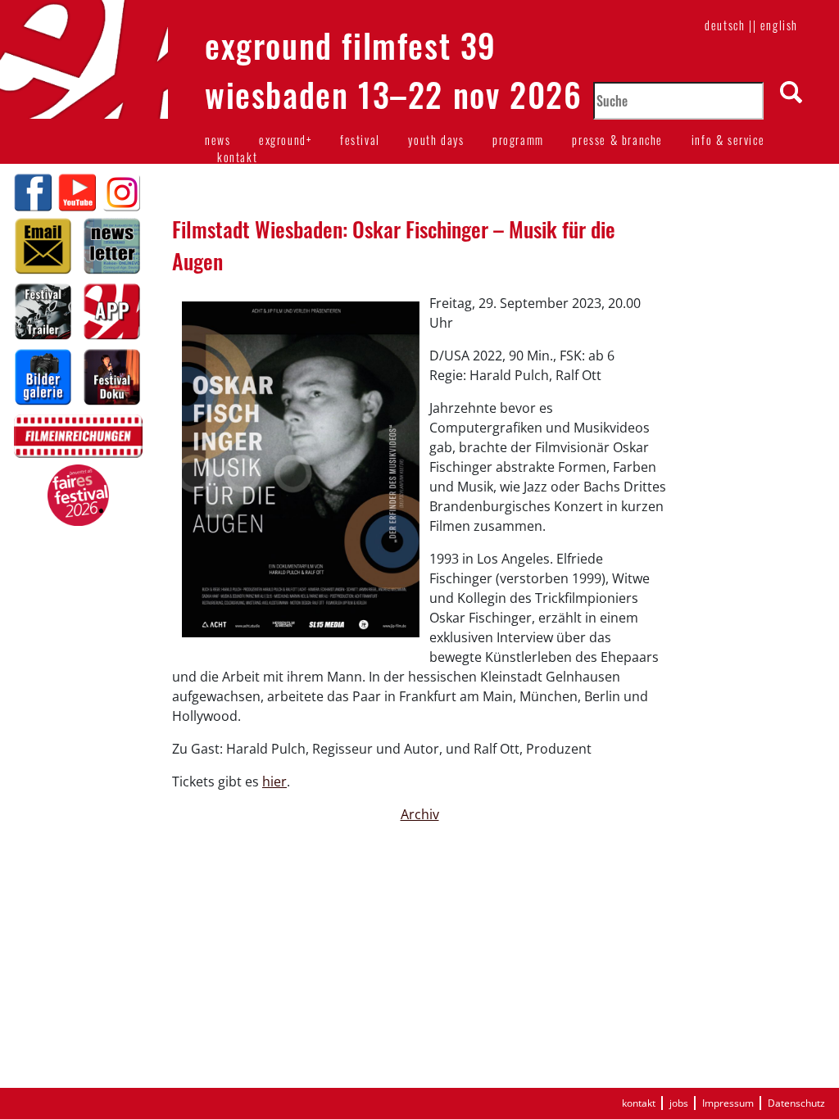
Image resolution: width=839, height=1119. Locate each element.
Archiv (420, 814)
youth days (436, 139)
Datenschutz (796, 1103)
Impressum (728, 1103)
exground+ (285, 139)
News (217, 139)
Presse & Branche (617, 139)
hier (274, 781)
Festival (360, 139)
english (779, 25)
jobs (678, 1103)
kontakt (237, 156)
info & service (728, 139)
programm (518, 139)
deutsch (725, 25)
